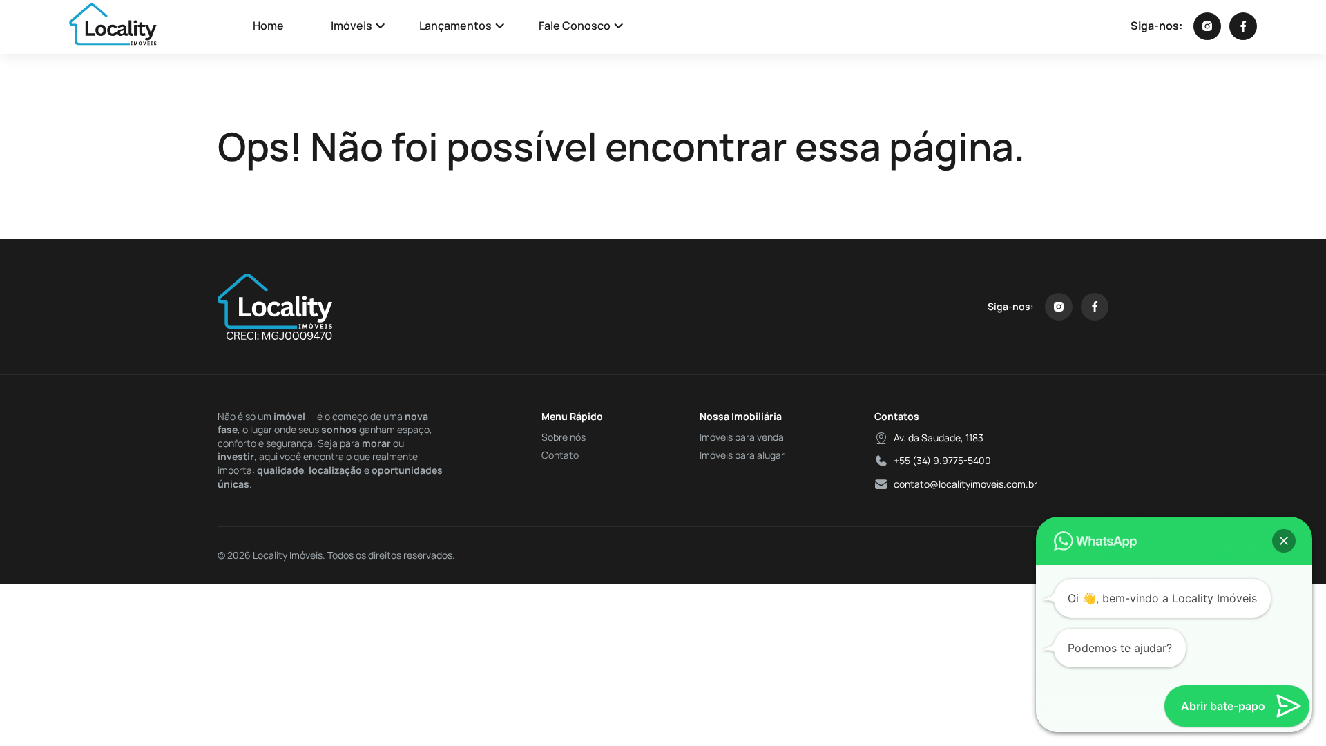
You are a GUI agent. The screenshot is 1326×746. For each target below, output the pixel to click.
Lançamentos (455, 25)
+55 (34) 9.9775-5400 (942, 460)
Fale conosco (575, 25)
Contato (560, 454)
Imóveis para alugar (742, 454)
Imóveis (351, 25)
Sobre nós (563, 436)
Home (268, 25)
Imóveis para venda (742, 436)
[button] (1284, 541)
